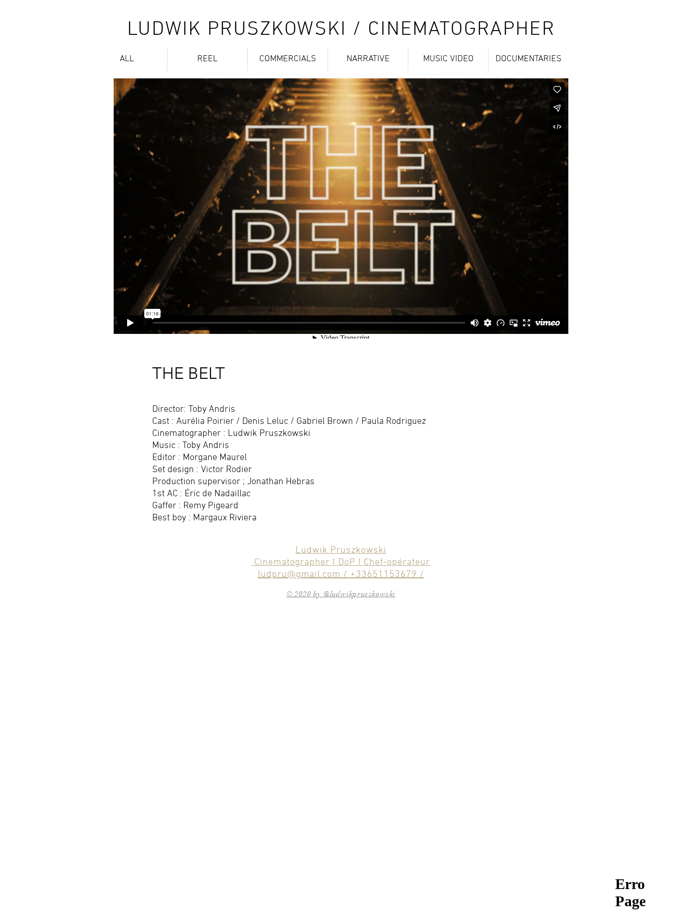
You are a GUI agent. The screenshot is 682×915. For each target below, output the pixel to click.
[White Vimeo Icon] (189, 736)
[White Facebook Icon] (154, 736)
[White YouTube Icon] (224, 736)
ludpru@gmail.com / (304, 574)
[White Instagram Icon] (258, 736)
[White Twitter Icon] (119, 736)
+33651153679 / (387, 574)
